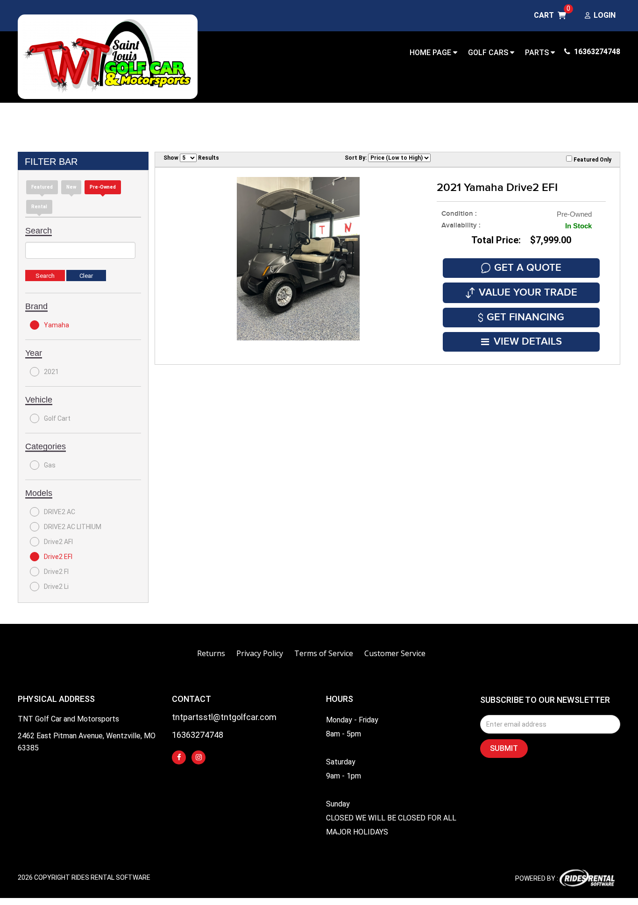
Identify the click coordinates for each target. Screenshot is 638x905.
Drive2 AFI (58, 541)
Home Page (431, 52)
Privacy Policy (259, 653)
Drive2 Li (56, 586)
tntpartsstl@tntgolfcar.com (224, 717)
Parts (538, 52)
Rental (39, 206)
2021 (51, 371)
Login (605, 16)
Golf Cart (57, 418)
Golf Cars (489, 52)
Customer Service (394, 653)
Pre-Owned (103, 187)
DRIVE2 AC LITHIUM (72, 526)
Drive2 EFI (58, 556)
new (71, 187)
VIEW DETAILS (528, 341)
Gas (50, 465)
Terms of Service (323, 653)
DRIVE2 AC (59, 512)
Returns (211, 653)
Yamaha (56, 325)
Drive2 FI (56, 571)
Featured (42, 187)
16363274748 (596, 51)
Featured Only (591, 159)
